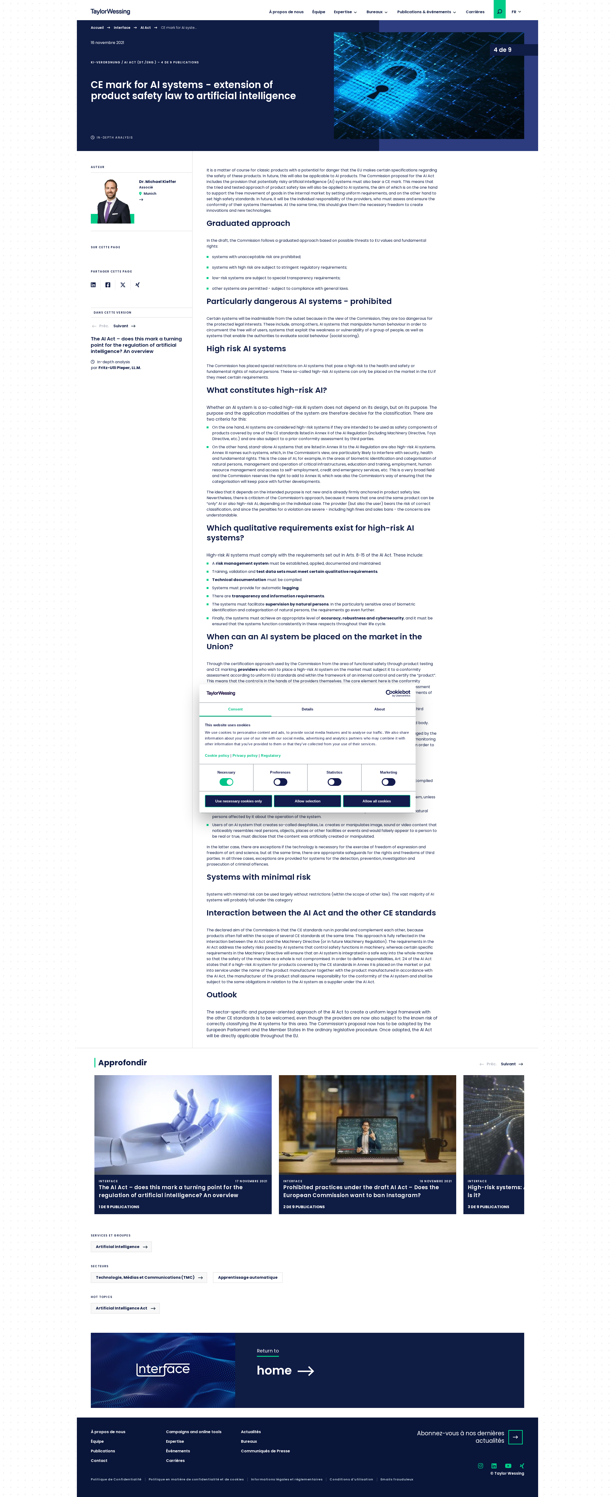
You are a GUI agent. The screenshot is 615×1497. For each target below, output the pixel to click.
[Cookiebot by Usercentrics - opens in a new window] (389, 693)
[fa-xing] (517, 1466)
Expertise (343, 12)
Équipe (318, 12)
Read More (139, 205)
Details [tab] (308, 709)
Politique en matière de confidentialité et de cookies (196, 1479)
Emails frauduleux (397, 1479)
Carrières (475, 12)
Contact (99, 1460)
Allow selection (307, 801)
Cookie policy (217, 755)
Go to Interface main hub (307, 1370)
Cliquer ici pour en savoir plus (183, 1144)
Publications (103, 1451)
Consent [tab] (235, 709)
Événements (178, 1451)
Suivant (120, 326)
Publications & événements (424, 12)
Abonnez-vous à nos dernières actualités (460, 1437)
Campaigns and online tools (193, 1432)
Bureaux (375, 12)
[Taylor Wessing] (110, 12)
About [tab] (379, 709)
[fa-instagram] (476, 1466)
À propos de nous (286, 12)
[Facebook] (107, 285)
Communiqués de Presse (265, 1451)
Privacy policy (245, 755)
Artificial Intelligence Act (121, 1308)
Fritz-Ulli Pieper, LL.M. (119, 367)
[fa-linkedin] (490, 1466)
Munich (150, 193)
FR (514, 12)
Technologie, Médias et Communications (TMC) (145, 1277)
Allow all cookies (377, 801)
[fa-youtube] (504, 1466)
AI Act (146, 27)
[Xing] (137, 285)
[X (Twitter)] (123, 285)
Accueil (97, 27)
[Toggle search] (499, 11)
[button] (499, 11)
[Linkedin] (93, 285)
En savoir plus (307, 85)
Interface (122, 27)
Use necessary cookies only (238, 801)
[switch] (280, 782)
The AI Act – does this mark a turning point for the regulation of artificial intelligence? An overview (136, 345)
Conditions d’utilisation (351, 1479)
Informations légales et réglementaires (287, 1479)
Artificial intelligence (117, 1246)
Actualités (251, 1432)
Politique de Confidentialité (116, 1479)
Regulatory (271, 755)
